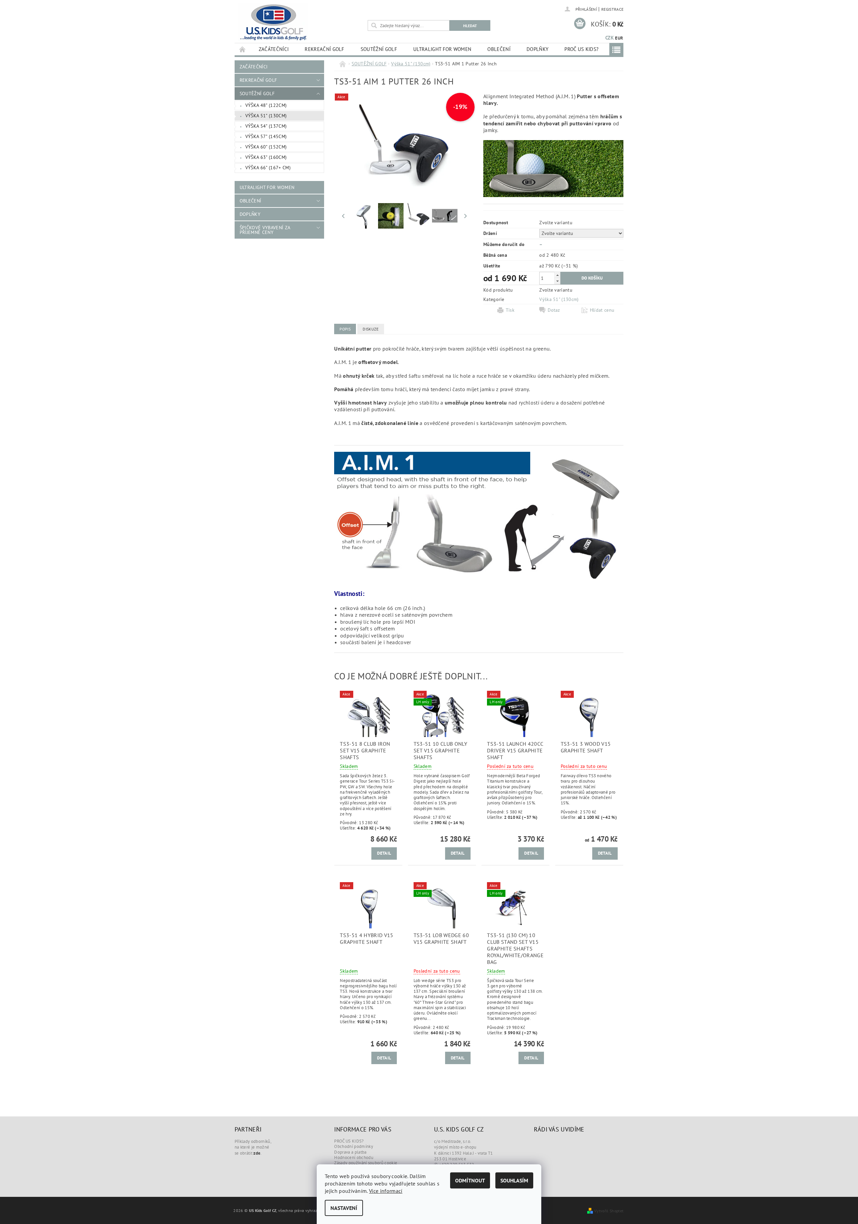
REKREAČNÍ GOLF (324, 49)
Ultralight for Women (442, 49)
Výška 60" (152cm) (266, 147)
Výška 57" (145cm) (266, 136)
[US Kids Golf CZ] (273, 22)
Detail (384, 853)
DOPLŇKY (537, 49)
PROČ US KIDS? (581, 49)
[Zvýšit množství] (557, 275)
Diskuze (370, 328)
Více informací (385, 1190)
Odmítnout (470, 1180)
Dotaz (554, 310)
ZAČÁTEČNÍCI (274, 49)
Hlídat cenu (602, 310)
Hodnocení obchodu (353, 1157)
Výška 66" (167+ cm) (268, 168)
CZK (609, 38)
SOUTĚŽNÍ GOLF (379, 49)
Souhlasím (514, 1180)
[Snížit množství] (557, 281)
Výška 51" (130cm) (266, 116)
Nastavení (343, 1208)
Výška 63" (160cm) (266, 157)
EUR (619, 38)
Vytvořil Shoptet (608, 1210)
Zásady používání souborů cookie (365, 1163)
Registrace (612, 9)
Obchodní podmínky (353, 1146)
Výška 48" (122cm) (266, 105)
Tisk (510, 310)
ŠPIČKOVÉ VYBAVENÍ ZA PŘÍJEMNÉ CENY (265, 230)
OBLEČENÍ (498, 49)
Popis (345, 328)
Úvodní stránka (243, 49)
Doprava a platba (350, 1152)
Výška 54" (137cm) (266, 126)
